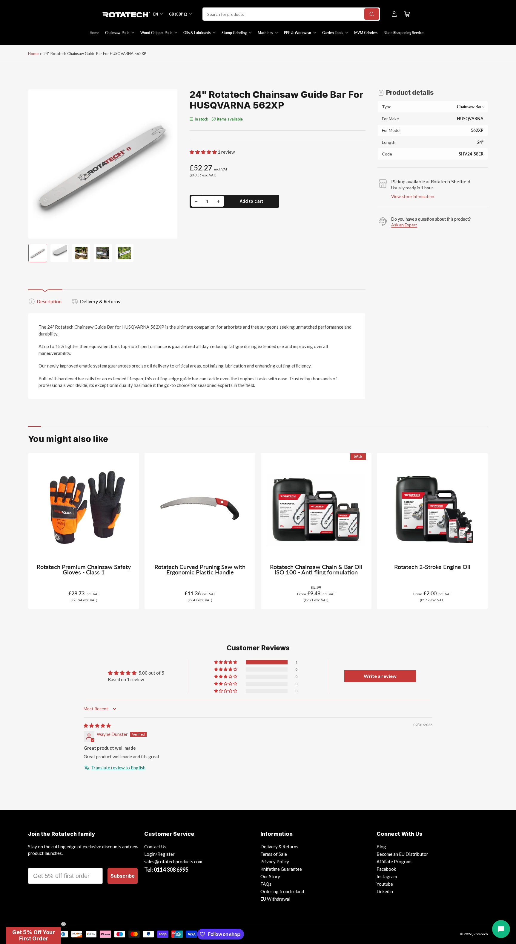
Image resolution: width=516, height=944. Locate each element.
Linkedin (385, 891)
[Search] (371, 14)
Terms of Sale (273, 854)
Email (36, 862)
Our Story (270, 876)
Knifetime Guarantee (281, 869)
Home (94, 32)
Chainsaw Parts (117, 32)
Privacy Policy (274, 861)
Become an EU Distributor (402, 854)
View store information (412, 196)
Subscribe (122, 876)
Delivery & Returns (100, 301)
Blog (381, 846)
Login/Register (159, 854)
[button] (204, 152)
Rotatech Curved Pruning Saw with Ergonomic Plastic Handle (199, 569)
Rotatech (481, 934)
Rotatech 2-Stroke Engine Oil (432, 566)
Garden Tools (332, 32)
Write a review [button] (380, 676)
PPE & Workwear (297, 32)
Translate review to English (118, 767)
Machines (265, 32)
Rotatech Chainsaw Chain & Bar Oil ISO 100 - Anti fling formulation (316, 569)
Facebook (386, 869)
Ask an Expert (404, 224)
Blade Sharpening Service (403, 32)
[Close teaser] (63, 924)
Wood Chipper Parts (156, 32)
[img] (97, 725)
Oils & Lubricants (197, 32)
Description (49, 301)
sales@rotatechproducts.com (173, 861)
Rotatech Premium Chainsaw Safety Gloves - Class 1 (84, 569)
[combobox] (291, 14)
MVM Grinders (365, 32)
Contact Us (155, 846)
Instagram (387, 876)
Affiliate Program (394, 861)
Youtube (385, 884)
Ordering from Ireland (282, 891)
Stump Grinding (234, 32)
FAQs (265, 884)
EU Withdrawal (275, 899)
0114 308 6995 (171, 869)
